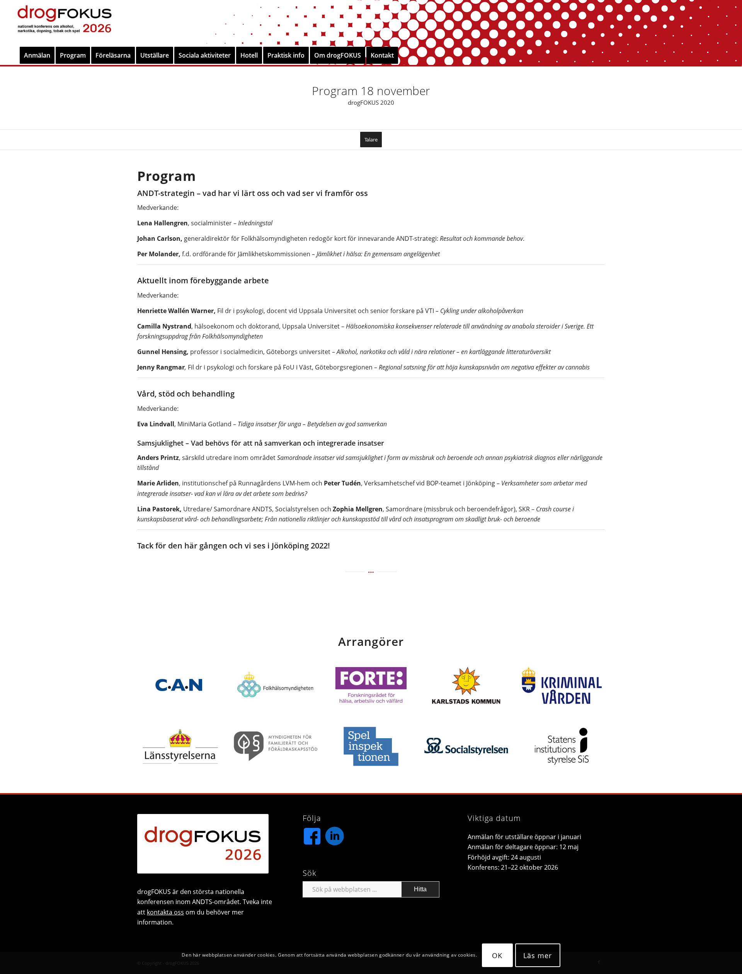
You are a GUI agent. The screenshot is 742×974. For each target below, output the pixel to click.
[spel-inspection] (371, 746)
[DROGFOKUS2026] (64, 23)
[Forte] (371, 685)
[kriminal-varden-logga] (562, 685)
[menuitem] (37, 55)
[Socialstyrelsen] (466, 746)
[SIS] (562, 746)
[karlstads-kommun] (466, 685)
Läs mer (537, 955)
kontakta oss (165, 912)
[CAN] (180, 685)
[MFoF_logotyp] (276, 746)
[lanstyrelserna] (180, 746)
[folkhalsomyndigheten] (276, 685)
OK (497, 955)
